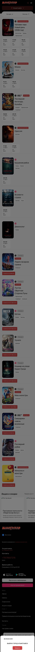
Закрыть (17, 648)
